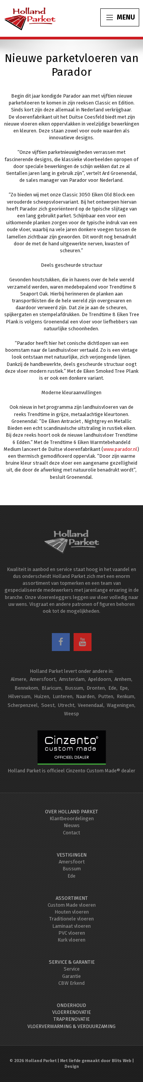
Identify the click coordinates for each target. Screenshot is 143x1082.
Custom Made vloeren (72, 905)
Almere (18, 679)
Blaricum (51, 688)
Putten (105, 696)
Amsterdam (72, 679)
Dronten (96, 688)
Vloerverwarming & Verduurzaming (71, 1026)
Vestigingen (72, 855)
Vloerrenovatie (71, 1012)
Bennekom (26, 688)
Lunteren (62, 696)
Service (72, 969)
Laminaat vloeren (71, 926)
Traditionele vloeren (71, 919)
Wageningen (120, 705)
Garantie (71, 976)
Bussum (74, 688)
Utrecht (66, 705)
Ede (112, 688)
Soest (48, 705)
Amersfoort (43, 679)
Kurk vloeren (71, 940)
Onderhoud (71, 1005)
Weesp (71, 713)
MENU (126, 17)
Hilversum (19, 696)
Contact (71, 833)
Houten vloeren (72, 912)
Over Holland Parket (71, 811)
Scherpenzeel (23, 705)
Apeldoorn (99, 679)
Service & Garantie (72, 962)
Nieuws (72, 825)
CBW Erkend (71, 983)
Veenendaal (90, 705)
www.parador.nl (120, 449)
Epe (124, 688)
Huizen (41, 696)
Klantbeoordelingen (72, 818)
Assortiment (72, 898)
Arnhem (122, 679)
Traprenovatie (71, 1019)
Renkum (125, 696)
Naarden (85, 696)
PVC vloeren (71, 933)
